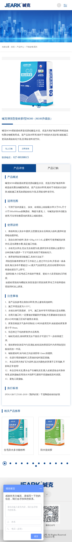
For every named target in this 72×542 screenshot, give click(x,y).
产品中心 (20, 47)
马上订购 (9, 149)
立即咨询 (25, 149)
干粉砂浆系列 (31, 47)
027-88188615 (21, 157)
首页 (13, 47)
